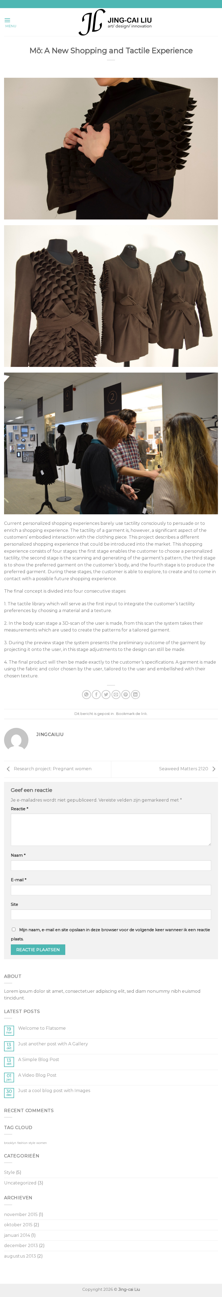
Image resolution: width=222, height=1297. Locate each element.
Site (14, 904)
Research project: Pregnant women (52, 769)
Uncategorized (20, 1182)
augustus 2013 (20, 1256)
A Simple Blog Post (38, 1059)
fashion (22, 1143)
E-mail (18, 879)
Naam (18, 855)
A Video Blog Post (37, 1075)
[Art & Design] (115, 22)
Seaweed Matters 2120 (184, 769)
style (32, 1143)
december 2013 (21, 1245)
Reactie (19, 808)
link (144, 714)
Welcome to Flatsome (42, 1028)
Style (9, 1172)
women (41, 1143)
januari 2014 (17, 1235)
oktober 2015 (18, 1224)
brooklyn (10, 1143)
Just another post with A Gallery (53, 1043)
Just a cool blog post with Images (54, 1090)
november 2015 (21, 1214)
